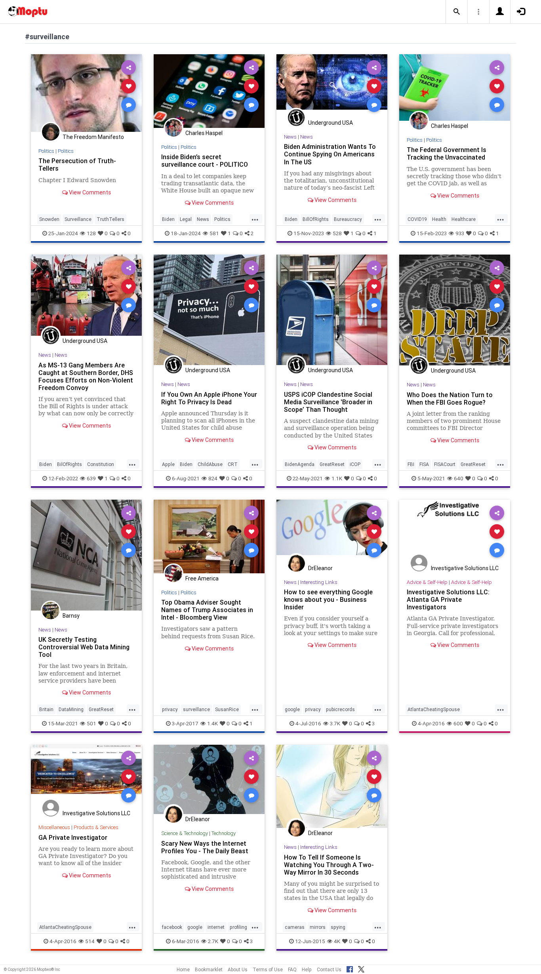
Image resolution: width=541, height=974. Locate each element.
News (203, 219)
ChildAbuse (210, 464)
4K (337, 941)
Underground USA (330, 122)
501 (91, 723)
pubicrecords (340, 709)
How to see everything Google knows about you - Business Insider (328, 599)
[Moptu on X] (361, 968)
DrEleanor (320, 568)
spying (338, 927)
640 (458, 478)
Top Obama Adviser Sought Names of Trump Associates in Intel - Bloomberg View (207, 609)
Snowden (49, 219)
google (292, 709)
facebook (172, 927)
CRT (233, 464)
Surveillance (78, 219)
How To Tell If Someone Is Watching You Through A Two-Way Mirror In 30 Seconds (329, 864)
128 (91, 233)
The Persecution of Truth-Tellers (77, 164)
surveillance (196, 709)
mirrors (318, 927)
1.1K (336, 478)
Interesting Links (318, 582)
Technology (223, 833)
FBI (411, 464)
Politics (46, 151)
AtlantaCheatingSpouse (434, 709)
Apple (168, 464)
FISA (424, 464)
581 (214, 233)
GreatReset (332, 464)
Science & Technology (184, 833)
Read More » (86, 93)
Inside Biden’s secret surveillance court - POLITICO (204, 160)
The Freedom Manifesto (93, 137)
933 (459, 233)
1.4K (212, 723)
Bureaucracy (348, 219)
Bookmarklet (209, 969)
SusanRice (227, 709)
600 (458, 723)
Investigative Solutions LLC (465, 568)
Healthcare (463, 219)
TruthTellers (110, 219)
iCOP (355, 464)
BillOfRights (316, 219)
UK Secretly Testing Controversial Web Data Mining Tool (84, 646)
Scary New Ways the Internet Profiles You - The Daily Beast (204, 847)
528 (337, 233)
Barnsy (71, 615)
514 (90, 941)
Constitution (100, 464)
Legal (186, 219)
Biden (168, 219)
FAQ (292, 969)
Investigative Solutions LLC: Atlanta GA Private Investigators (448, 599)
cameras (295, 927)
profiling (238, 927)
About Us (238, 969)
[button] (456, 11)
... (255, 218)
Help (307, 969)
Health (439, 219)
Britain (46, 709)
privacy (170, 709)
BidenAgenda (299, 464)
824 (212, 478)
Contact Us (329, 969)
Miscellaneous (54, 827)
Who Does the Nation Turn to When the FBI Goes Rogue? (450, 398)
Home (183, 969)
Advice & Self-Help (427, 582)
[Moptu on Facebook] (350, 968)
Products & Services (96, 827)
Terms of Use (268, 969)
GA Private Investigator (72, 837)
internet (216, 927)
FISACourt (444, 464)
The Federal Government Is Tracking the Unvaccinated (446, 153)
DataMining (71, 709)
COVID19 (417, 219)
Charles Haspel (204, 133)
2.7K (213, 941)
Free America (202, 578)
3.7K (335, 723)
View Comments (89, 192)
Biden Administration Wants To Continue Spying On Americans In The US (330, 154)
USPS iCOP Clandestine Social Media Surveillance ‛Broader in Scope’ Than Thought (328, 401)
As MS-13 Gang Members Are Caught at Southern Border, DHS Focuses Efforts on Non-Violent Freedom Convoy (85, 376)
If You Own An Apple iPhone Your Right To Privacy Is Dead (209, 398)
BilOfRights (69, 464)
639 (91, 478)
